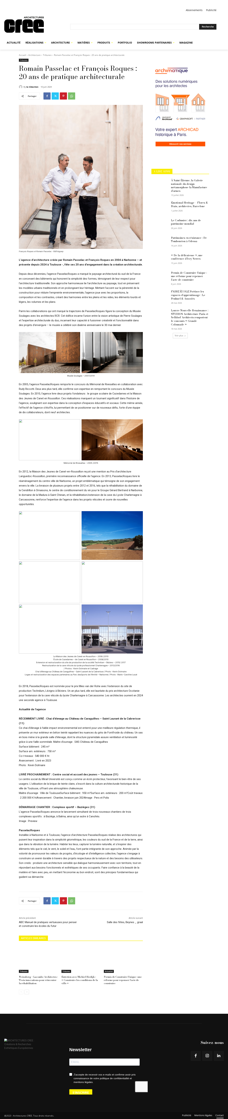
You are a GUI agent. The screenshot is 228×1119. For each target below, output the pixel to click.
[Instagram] (207, 1056)
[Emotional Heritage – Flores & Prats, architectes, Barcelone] (160, 207)
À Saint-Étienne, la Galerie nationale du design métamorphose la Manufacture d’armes (189, 185)
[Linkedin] (219, 1056)
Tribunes (47, 55)
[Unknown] (180, 158)
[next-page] (27, 992)
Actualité (109, 971)
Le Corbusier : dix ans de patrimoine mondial (186, 222)
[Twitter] (55, 96)
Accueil (22, 55)
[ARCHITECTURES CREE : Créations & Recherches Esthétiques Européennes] (37, 27)
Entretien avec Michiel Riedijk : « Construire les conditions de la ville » (79, 980)
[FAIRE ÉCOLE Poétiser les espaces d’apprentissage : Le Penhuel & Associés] (160, 296)
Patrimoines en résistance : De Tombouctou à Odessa (189, 239)
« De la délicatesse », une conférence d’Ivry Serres (187, 257)
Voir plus (179, 335)
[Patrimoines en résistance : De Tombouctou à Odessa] (160, 242)
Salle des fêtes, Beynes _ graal (125, 922)
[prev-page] (21, 992)
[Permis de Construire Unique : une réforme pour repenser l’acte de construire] (123, 959)
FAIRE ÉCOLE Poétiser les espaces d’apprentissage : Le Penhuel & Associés (188, 295)
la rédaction (32, 86)
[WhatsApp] (71, 96)
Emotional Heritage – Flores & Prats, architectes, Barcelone (189, 204)
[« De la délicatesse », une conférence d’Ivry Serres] (160, 260)
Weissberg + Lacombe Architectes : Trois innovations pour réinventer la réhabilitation (38, 980)
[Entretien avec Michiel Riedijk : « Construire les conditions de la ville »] (80, 959)
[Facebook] (47, 96)
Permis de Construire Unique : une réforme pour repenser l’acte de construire (123, 980)
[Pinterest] (63, 96)
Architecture (34, 55)
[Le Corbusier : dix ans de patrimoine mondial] (160, 225)
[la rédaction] (21, 87)
